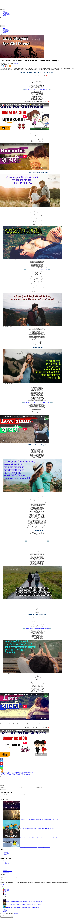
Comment (2, 785)
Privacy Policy (5, 909)
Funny (4, 864)
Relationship (5, 869)
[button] (1, 17)
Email (19, 787)
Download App (3, 796)
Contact (4, 911)
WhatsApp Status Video (7, 871)
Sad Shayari (5, 870)
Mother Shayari (5, 866)
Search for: (2, 915)
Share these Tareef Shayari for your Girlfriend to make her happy (37, 628)
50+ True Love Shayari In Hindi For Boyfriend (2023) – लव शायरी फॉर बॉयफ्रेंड (15, 774)
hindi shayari (25, 772)
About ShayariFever (6, 14)
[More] (10, 66)
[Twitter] (3, 66)
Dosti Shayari (5, 861)
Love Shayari (5, 12)
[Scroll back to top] (0, 914)
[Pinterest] (6, 66)
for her (15, 772)
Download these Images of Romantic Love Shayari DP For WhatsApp (37, 402)
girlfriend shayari (19, 772)
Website (37, 787)
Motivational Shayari (6, 867)
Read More (2, 884)
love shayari (30, 772)
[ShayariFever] (10, 8)
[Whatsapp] (8, 66)
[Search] (16, 877)
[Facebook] (1, 66)
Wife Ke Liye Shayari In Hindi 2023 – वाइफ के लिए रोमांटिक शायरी (13, 773)
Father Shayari (5, 862)
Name (1, 787)
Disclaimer (5, 910)
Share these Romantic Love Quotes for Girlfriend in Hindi (37, 269)
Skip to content (3, 0)
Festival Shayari (6, 863)
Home (4, 11)
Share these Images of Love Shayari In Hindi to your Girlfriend (37, 89)
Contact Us (5, 15)
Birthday (4, 860)
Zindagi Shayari (6, 13)
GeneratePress (15, 913)
